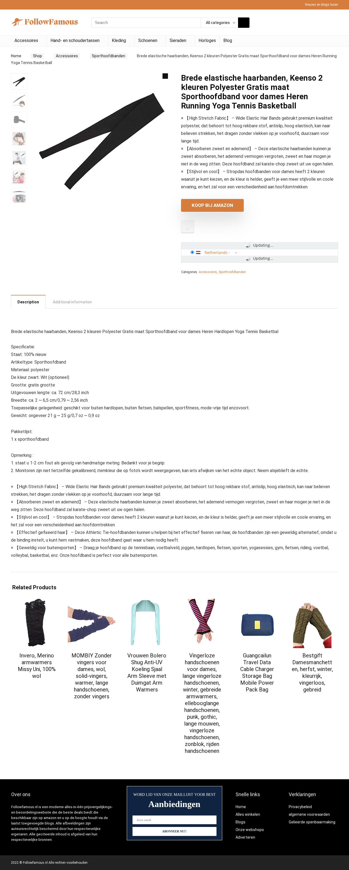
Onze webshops (250, 829)
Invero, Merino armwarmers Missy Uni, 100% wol (37, 665)
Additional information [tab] (72, 302)
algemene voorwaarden (309, 814)
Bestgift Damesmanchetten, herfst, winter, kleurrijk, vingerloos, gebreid (312, 672)
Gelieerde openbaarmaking (312, 822)
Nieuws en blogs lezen (321, 5)
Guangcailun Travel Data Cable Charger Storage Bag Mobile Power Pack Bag (257, 672)
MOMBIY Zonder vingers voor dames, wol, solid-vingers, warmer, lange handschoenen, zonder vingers (91, 676)
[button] (165, 76)
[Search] (243, 22)
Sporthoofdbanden (108, 56)
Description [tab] (28, 302)
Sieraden (178, 40)
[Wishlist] (332, 22)
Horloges (207, 40)
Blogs (240, 822)
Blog (227, 40)
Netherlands (215, 252)
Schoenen (147, 40)
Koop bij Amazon (212, 205)
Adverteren (245, 837)
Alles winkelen (248, 814)
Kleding (119, 40)
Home (16, 56)
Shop (37, 56)
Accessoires (26, 40)
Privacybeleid (300, 807)
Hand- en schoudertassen (75, 40)
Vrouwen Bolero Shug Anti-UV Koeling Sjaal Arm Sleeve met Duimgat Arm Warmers (146, 672)
